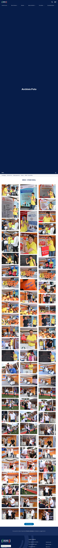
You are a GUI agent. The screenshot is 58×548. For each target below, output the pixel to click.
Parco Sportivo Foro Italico (33, 542)
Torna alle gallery (29, 524)
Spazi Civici (48, 546)
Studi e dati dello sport (33, 544)
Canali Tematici (32, 539)
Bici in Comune (14, 5)
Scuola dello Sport (50, 5)
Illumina (22, 5)
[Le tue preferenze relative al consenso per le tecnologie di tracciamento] (6, 546)
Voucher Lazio (4, 5)
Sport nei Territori (31, 5)
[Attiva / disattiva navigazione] (55, 172)
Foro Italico (41, 5)
